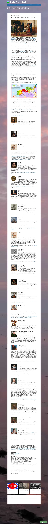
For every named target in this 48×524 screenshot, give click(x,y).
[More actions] (36, 15)
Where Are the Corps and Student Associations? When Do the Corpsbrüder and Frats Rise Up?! (12, 490)
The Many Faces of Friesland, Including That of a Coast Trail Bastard (24, 490)
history (12, 473)
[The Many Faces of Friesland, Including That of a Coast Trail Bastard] (24, 486)
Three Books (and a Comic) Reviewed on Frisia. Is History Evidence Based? (35, 490)
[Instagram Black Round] (39, 507)
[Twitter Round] (38, 507)
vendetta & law (16, 473)
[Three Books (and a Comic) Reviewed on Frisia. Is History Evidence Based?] (35, 486)
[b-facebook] (37, 507)
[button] (16, 5)
